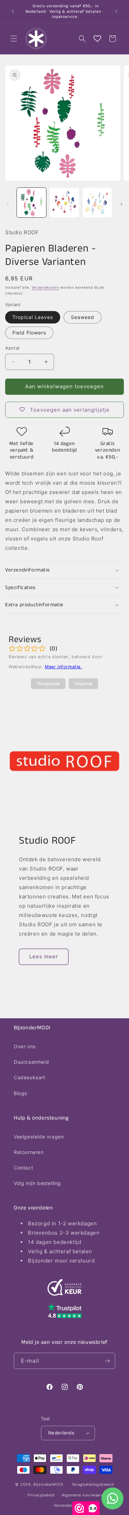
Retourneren (29, 1152)
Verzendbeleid (68, 1505)
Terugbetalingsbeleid (93, 1484)
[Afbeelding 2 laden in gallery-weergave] (64, 202)
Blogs (20, 1093)
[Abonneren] (107, 1361)
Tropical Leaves (32, 317)
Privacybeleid (41, 1495)
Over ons (25, 1046)
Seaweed (82, 317)
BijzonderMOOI (48, 1484)
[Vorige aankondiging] (12, 11)
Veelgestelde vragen (39, 1137)
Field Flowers (29, 333)
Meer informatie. (63, 666)
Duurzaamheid (31, 1062)
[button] (13, 38)
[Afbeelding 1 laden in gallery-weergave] (31, 202)
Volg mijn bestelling (37, 1183)
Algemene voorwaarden (85, 1495)
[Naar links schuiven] (7, 204)
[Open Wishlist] (97, 38)
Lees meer (43, 956)
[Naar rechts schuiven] (121, 204)
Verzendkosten (45, 287)
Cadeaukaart (29, 1077)
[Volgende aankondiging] (116, 11)
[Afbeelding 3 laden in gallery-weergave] (97, 202)
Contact (23, 1168)
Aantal (12, 348)
